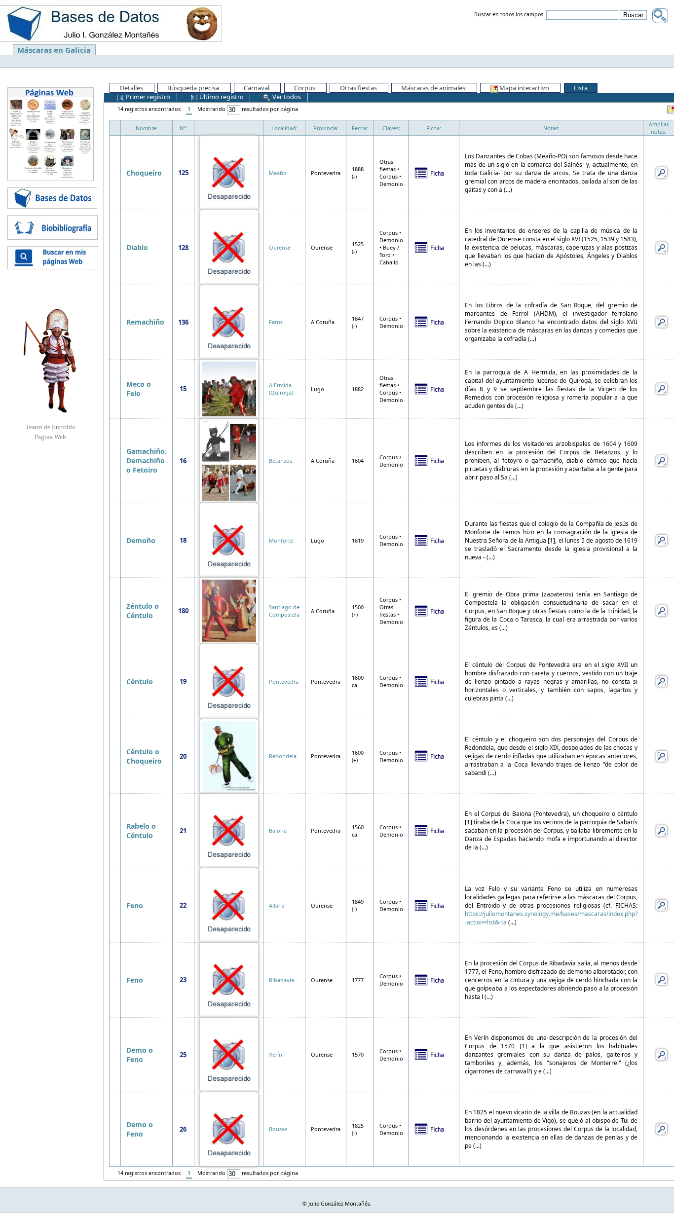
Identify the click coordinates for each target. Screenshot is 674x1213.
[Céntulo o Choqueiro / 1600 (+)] (229, 755)
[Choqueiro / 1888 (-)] (229, 172)
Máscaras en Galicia (54, 50)
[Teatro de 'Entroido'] (50, 360)
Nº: (183, 128)
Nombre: (147, 128)
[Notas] (661, 172)
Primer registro (147, 96)
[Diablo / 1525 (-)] (229, 246)
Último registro (221, 96)
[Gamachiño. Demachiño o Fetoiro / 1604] (229, 460)
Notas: (551, 128)
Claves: (391, 128)
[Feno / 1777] (229, 979)
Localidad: (284, 128)
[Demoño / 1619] (229, 539)
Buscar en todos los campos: (509, 14)
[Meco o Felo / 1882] (229, 388)
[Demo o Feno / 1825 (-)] (229, 1128)
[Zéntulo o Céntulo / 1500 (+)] (229, 610)
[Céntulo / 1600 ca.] (229, 680)
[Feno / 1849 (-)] (229, 904)
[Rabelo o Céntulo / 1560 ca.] (229, 830)
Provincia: (325, 128)
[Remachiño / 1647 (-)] (229, 321)
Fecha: (360, 128)
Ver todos (286, 96)
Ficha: (433, 128)
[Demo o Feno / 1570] (229, 1054)
